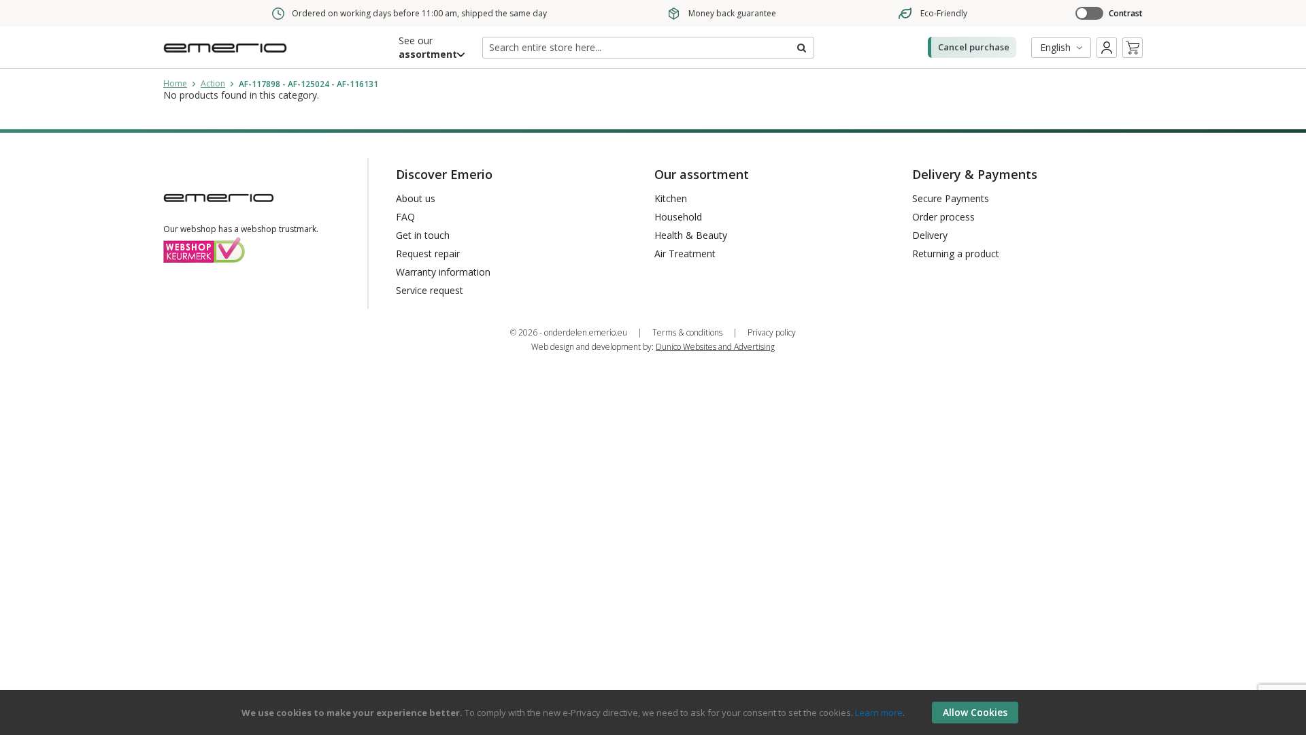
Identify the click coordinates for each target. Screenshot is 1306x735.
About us (415, 198)
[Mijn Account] (1106, 47)
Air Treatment (685, 253)
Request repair (428, 253)
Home (175, 83)
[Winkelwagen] (1132, 47)
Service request (429, 290)
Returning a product (955, 253)
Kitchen (670, 198)
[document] (655, 712)
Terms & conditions (687, 332)
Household (678, 216)
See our (428, 47)
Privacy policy (772, 332)
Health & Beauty (690, 235)
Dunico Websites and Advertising (715, 347)
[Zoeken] (800, 47)
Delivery (930, 235)
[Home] (227, 56)
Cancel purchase (973, 47)
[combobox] (648, 48)
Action (213, 83)
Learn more (879, 712)
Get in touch (423, 235)
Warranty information (443, 271)
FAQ (405, 216)
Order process (943, 216)
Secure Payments (950, 198)
